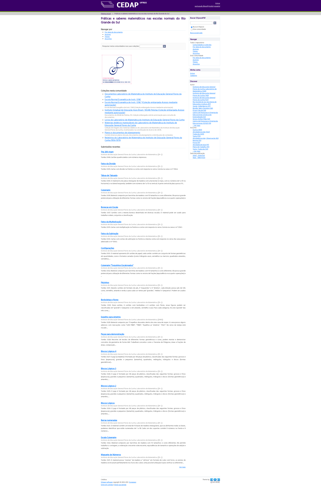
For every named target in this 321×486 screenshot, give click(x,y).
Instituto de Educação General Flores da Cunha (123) (204, 98)
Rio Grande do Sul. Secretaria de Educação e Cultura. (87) (204, 102)
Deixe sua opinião (120, 484)
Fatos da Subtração (109, 233)
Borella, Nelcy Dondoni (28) (203, 108)
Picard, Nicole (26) (199, 110)
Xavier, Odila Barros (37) (201, 106)
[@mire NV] (215, 480)
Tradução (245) (198, 134)
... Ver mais (196, 125)
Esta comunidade (199, 29)
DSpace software (107, 482)
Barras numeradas (109, 420)
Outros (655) (197, 129)
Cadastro (193, 75)
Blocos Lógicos (108, 403)
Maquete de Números (111, 454)
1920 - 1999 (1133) (199, 157)
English (211, 6)
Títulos (107, 36)
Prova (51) (196, 142)
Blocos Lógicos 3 (108, 368)
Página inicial (106, 13)
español (217, 6)
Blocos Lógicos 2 (108, 385)
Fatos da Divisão (108, 163)
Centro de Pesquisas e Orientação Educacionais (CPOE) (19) (205, 122)
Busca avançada (196, 32)
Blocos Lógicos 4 (108, 351)
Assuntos (108, 38)
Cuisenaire (105, 189)
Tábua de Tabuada (109, 175)
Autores (108, 34)
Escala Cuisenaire (108, 437)
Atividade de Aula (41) (201, 144)
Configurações (107, 248)
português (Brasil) (201, 6)
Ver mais (182, 467)
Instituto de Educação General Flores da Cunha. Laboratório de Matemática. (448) (205, 88)
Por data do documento (114, 32)
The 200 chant (107, 151)
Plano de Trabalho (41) (201, 146)
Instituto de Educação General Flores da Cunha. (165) (204, 94)
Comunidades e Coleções (202, 44)
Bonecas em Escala (109, 207)
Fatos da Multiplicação (111, 221)
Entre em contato (107, 484)
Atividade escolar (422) (201, 131)
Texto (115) (196, 136)
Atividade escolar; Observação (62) (206, 138)
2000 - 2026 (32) (199, 155)
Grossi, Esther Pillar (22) (201, 119)
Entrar (217, 3)
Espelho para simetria (111, 316)
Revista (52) (197, 140)
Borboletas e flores (109, 299)
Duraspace (132, 482)
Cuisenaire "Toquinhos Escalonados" (117, 265)
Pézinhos (105, 282)
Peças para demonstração (112, 334)
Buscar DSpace (198, 26)
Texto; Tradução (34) (200, 149)
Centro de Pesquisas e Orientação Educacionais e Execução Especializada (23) (205, 114)
